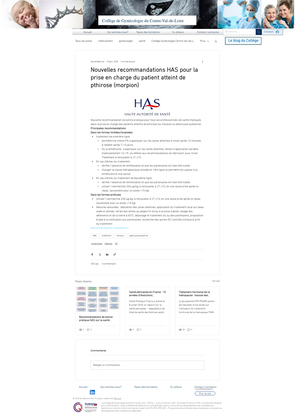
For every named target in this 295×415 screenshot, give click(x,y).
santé (142, 41)
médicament (105, 41)
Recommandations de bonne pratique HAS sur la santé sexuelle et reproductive (96, 319)
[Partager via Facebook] (92, 254)
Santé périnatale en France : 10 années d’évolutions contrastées (147, 294)
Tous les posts (83, 41)
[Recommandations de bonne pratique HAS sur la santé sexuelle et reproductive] (97, 299)
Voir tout (216, 281)
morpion (120, 235)
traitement (106, 235)
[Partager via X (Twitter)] (99, 254)
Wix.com (117, 398)
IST (116, 243)
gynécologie (126, 41)
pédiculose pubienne (138, 235)
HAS (94, 235)
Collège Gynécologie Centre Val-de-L (172, 41)
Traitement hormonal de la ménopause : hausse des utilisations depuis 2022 (194, 294)
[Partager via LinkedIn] (107, 254)
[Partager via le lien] (114, 254)
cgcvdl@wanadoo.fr (204, 389)
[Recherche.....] (259, 32)
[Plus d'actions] (202, 62)
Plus (202, 41)
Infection (108, 243)
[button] (118, 32)
